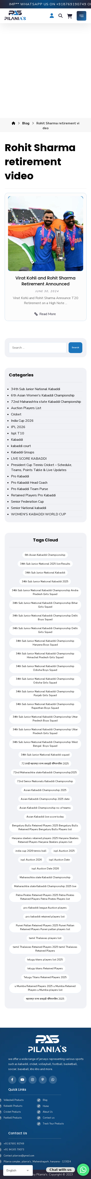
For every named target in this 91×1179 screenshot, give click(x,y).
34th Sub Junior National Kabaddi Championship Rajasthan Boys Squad (45, 706)
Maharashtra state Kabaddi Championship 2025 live (45, 886)
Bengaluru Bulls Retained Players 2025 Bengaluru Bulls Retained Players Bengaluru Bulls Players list (45, 827)
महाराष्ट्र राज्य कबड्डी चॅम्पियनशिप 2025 (45, 998)
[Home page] (13, 123)
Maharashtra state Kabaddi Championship (45, 877)
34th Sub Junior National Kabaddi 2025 (45, 581)
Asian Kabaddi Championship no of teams (45, 808)
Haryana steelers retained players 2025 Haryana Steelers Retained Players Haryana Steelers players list (45, 840)
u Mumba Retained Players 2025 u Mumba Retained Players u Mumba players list (45, 988)
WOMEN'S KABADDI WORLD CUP (38, 514)
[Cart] (69, 16)
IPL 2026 (18, 427)
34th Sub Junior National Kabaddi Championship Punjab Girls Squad (45, 693)
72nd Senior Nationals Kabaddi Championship (45, 781)
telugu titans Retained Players (45, 968)
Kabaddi (17, 439)
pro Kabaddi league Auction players (45, 907)
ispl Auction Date (59, 859)
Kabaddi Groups (22, 452)
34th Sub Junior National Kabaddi (35, 389)
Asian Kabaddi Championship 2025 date (45, 799)
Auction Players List (26, 408)
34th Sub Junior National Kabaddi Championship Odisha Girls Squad (45, 680)
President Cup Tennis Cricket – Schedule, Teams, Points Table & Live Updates (41, 467)
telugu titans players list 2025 (45, 959)
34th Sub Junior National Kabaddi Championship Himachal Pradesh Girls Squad (45, 655)
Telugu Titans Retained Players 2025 (45, 977)
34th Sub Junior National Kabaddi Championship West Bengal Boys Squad (45, 744)
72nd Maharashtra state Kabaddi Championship (46, 401)
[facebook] (12, 1080)
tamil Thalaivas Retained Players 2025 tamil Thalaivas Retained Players (45, 948)
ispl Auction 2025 (64, 851)
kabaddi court (21, 446)
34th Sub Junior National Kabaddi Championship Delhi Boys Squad (45, 617)
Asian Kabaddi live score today (45, 816)
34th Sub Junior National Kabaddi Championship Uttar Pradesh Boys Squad (45, 718)
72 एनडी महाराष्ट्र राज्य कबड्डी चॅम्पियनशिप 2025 (45, 763)
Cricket (16, 414)
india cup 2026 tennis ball (30, 851)
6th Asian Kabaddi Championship (45, 555)
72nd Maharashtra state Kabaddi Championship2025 (45, 772)
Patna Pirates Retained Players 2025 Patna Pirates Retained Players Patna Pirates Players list (45, 897)
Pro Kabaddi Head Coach (29, 482)
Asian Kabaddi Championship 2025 (45, 790)
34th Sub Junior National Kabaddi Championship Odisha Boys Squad (45, 668)
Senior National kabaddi (28, 508)
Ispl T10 (17, 433)
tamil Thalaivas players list (45, 938)
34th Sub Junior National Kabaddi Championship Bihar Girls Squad (45, 604)
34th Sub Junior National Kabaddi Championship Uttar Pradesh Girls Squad (45, 731)
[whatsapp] (53, 1080)
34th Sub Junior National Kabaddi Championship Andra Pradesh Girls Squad (45, 592)
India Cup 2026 (22, 420)
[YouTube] (22, 1080)
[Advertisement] (45, 70)
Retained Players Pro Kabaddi (33, 495)
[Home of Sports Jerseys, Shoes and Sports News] (15, 15)
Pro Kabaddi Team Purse (29, 489)
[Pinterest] (43, 1080)
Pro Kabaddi (20, 476)
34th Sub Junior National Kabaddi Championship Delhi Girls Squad (45, 630)
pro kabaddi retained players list (45, 916)
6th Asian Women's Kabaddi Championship (42, 395)
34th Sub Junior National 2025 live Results (45, 563)
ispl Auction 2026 (31, 859)
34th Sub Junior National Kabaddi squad (45, 754)
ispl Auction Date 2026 (45, 868)
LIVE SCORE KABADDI (29, 458)
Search (75, 347)
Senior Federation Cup (27, 501)
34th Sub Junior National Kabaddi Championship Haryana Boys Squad (45, 642)
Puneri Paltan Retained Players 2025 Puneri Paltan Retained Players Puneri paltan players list (45, 927)
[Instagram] (33, 1080)
